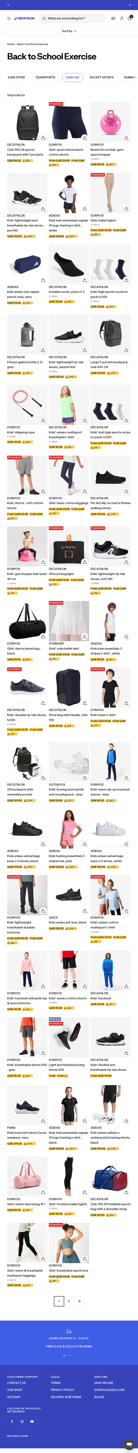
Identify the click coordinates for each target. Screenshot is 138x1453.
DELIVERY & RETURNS (66, 1397)
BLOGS (99, 1397)
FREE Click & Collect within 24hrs (69, 5)
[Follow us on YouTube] (32, 1421)
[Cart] (129, 18)
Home (11, 44)
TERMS (56, 1383)
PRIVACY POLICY (63, 1390)
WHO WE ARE (103, 1383)
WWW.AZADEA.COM (109, 1390)
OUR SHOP (14, 1390)
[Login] (121, 17)
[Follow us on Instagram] (22, 1421)
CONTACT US (16, 1383)
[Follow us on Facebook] (12, 1421)
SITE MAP (13, 1397)
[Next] (79, 1301)
